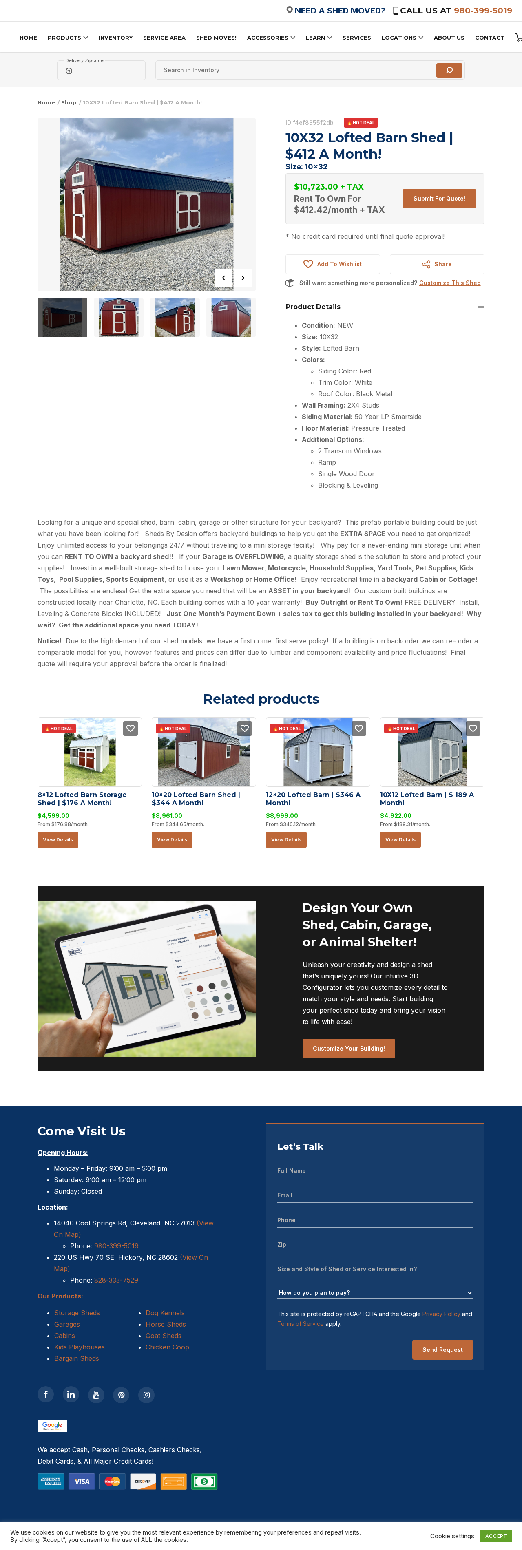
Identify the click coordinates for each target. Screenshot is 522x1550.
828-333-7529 (115, 1280)
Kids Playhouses (79, 1347)
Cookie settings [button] (452, 1536)
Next (243, 278)
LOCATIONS (399, 37)
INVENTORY (116, 37)
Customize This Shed (450, 282)
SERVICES (357, 37)
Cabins (64, 1335)
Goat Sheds (163, 1335)
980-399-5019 (483, 10)
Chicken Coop (167, 1347)
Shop (69, 102)
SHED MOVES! (216, 37)
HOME (28, 37)
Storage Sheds (77, 1313)
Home (46, 102)
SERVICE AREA (164, 37)
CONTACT (489, 37)
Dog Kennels (165, 1313)
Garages (67, 1324)
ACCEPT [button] (496, 1535)
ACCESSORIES (267, 37)
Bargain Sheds (76, 1358)
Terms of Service (300, 1323)
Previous (223, 278)
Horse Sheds (166, 1324)
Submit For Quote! (439, 198)
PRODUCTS (64, 37)
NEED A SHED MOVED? (340, 10)
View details (58, 840)
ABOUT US (449, 37)
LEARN (315, 37)
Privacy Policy (441, 1313)
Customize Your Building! (349, 1048)
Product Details (313, 307)
